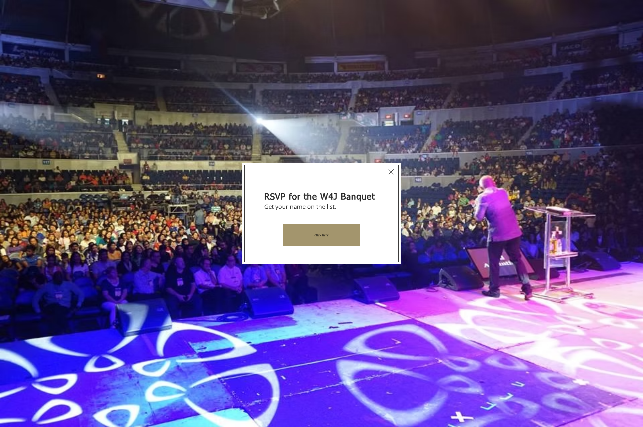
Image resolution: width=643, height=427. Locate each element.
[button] (391, 171)
